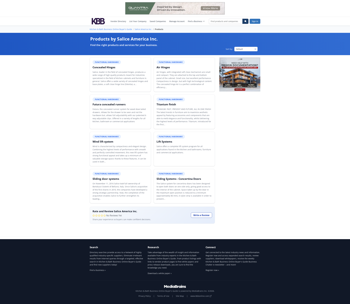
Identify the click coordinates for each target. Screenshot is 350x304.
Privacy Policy (144, 296)
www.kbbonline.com (200, 296)
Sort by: (229, 49)
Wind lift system (103, 141)
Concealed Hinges (104, 67)
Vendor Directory (118, 21)
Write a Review (201, 215)
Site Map (180, 296)
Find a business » (98, 270)
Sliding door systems (106, 179)
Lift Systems (164, 141)
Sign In (255, 21)
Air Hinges (163, 67)
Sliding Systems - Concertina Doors (179, 179)
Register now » (212, 270)
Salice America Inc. (143, 29)
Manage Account (177, 21)
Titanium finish (166, 104)
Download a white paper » (160, 273)
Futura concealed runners (109, 104)
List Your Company (137, 21)
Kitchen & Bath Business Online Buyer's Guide (111, 29)
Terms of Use (163, 296)
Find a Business (195, 21)
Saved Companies (158, 21)
